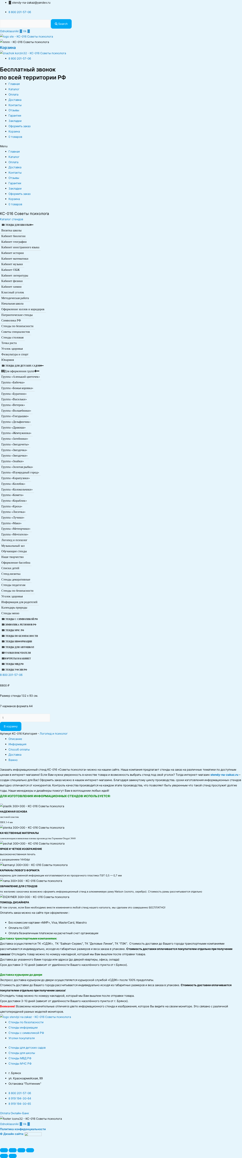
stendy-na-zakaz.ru (224, 774)
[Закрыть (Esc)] (4, 1150)
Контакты (15, 105)
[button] (11, 219)
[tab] (125, 739)
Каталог (14, 89)
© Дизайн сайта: (12, 1134)
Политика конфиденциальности (23, 1129)
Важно (13, 760)
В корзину (11, 726)
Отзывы (14, 110)
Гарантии (15, 115)
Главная (14, 84)
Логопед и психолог (54, 733)
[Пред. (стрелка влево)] (4, 1156)
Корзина (8, 47)
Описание (15, 739)
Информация (17, 744)
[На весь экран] (21, 1150)
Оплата (13, 94)
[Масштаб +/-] (30, 1150)
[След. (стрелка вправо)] (13, 1156)
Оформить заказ (19, 126)
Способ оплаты (19, 749)
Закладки (15, 121)
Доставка (15, 100)
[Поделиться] (13, 1150)
